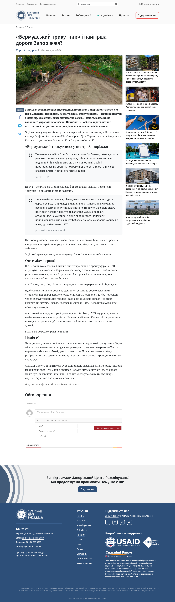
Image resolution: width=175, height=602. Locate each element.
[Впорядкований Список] (52, 420)
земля (76, 384)
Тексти (66, 15)
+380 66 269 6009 (33, 542)
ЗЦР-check (107, 15)
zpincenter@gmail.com (33, 538)
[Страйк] (48, 420)
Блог (79, 544)
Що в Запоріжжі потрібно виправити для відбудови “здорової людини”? (138, 220)
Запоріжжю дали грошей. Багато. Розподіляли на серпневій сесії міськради (142, 107)
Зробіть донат (112, 516)
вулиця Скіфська (38, 384)
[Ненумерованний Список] (55, 420)
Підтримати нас (147, 15)
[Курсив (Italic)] (41, 420)
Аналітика (81, 520)
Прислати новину (150, 4)
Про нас (20, 4)
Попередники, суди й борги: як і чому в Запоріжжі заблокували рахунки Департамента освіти (141, 135)
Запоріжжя (60, 384)
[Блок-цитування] (59, 420)
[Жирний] (37, 420)
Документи (32, 4)
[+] (73, 420)
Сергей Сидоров (26, 50)
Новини (51, 15)
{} (69, 420)
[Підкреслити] (45, 420)
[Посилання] (66, 420)
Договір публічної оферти (28, 546)
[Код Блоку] (62, 420)
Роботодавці (83, 15)
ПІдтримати (88, 489)
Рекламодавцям (48, 4)
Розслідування (84, 525)
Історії (80, 539)
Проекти (124, 15)
